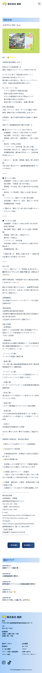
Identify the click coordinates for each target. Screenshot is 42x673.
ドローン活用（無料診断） (10, 651)
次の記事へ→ (28, 545)
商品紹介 (5, 646)
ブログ (24, 649)
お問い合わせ (26, 651)
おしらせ (25, 646)
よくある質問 (6, 649)
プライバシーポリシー (29, 654)
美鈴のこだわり (7, 643)
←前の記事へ (13, 545)
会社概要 (25, 643)
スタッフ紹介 (6, 654)
